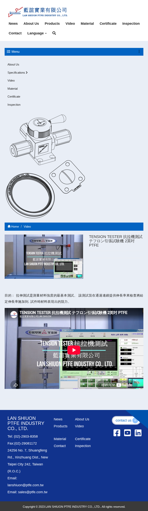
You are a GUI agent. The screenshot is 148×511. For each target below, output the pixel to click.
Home (14, 226)
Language (36, 33)
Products (52, 24)
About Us (31, 24)
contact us (126, 420)
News (13, 24)
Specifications (17, 72)
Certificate (108, 24)
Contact (15, 33)
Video (70, 24)
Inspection (131, 24)
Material (87, 24)
